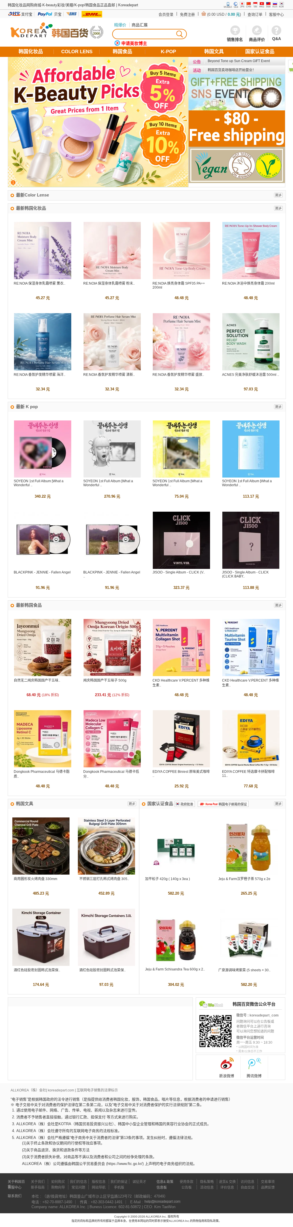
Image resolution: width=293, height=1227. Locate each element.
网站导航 (99, 1188)
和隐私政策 (211, 1220)
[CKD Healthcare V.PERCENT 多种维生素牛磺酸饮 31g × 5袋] (251, 675)
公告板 (186, 1188)
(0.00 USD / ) (224, 14)
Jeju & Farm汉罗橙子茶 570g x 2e (244, 879)
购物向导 (58, 1188)
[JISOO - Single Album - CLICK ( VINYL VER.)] (181, 567)
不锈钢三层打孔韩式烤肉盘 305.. (104, 879)
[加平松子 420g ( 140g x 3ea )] (176, 873)
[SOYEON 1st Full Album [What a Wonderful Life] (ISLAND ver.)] (112, 476)
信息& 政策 (165, 1182)
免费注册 (187, 14)
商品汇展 (140, 25)
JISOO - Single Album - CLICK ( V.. (179, 572)
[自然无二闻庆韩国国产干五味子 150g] (42, 675)
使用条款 (186, 1182)
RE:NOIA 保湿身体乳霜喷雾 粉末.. (109, 283)
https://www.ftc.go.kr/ (124, 1164)
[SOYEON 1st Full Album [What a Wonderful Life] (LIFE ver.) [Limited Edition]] (42, 476)
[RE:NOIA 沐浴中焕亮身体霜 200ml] (251, 278)
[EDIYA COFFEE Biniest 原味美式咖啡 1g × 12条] (181, 766)
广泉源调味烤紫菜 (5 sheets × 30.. (244, 970)
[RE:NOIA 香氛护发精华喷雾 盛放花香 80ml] (181, 369)
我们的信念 (78, 1182)
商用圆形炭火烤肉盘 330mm (35, 879)
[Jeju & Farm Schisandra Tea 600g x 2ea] (176, 964)
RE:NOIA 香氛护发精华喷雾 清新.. (109, 375)
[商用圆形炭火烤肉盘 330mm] (41, 873)
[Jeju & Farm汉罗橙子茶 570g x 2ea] (249, 873)
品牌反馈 (268, 1188)
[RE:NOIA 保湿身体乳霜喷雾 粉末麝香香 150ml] (112, 278)
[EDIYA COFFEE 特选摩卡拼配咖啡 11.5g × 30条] (251, 766)
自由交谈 (247, 1188)
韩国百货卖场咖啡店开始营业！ (232, 70)
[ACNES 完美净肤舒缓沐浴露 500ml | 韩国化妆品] (251, 369)
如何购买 (58, 1182)
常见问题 (78, 1188)
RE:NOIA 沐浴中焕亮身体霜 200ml (248, 283)
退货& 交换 (227, 1182)
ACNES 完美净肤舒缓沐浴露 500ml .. (250, 375)
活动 (197, 70)
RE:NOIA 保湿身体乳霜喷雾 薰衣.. (39, 283)
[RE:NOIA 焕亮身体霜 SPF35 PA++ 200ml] (181, 278)
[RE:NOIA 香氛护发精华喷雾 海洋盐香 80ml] (42, 369)
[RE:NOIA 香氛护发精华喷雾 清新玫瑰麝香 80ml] (112, 369)
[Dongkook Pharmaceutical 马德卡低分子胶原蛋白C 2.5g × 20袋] (112, 766)
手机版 (119, 1188)
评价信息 (227, 1188)
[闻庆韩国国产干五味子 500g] (112, 675)
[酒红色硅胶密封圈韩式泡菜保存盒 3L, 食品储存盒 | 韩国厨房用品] (106, 964)
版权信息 (99, 1182)
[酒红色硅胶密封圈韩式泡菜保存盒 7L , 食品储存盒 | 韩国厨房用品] (41, 964)
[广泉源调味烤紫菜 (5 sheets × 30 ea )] (249, 964)
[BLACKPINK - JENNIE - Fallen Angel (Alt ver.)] (112, 567)
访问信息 (247, 1182)
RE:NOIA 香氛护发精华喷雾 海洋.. (39, 375)
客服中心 (276, 14)
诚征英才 (139, 1182)
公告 (197, 61)
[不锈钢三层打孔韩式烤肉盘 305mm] (106, 873)
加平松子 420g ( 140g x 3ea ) (167, 879)
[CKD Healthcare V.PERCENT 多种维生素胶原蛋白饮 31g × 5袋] (181, 675)
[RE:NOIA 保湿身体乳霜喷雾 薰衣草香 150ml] (42, 278)
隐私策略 (207, 1182)
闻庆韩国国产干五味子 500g (104, 680)
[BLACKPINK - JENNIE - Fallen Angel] (42, 567)
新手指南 (38, 1188)
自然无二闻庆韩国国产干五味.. (37, 680)
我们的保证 (119, 1182)
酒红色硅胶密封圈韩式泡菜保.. (37, 970)
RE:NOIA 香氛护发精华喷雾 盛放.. (178, 375)
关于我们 (38, 1182)
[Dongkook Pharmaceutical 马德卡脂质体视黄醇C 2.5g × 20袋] (42, 766)
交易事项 (268, 1182)
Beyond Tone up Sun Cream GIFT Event (239, 61)
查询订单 (255, 14)
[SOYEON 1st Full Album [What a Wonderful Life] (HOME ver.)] (251, 476)
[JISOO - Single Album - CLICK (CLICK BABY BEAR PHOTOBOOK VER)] (251, 567)
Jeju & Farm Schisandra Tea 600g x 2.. (175, 969)
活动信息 (207, 1188)
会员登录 (166, 14)
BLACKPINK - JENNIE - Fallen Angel (42, 572)
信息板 (162, 1188)
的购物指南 (197, 1220)
